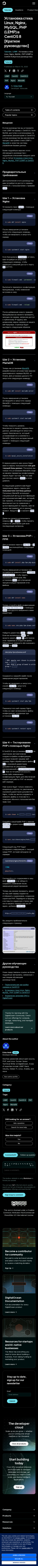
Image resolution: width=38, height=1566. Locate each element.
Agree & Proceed (19, 1555)
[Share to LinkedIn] (14, 71)
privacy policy (20, 1538)
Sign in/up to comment (14, 1195)
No (19, 1143)
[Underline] (9, 1164)
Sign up (19, 1487)
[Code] (9, 1165)
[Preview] (30, 1165)
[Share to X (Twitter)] (5, 71)
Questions (19, 10)
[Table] (7, 1165)
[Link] (14, 1164)
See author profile (11, 1077)
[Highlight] (18, 1164)
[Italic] (7, 1164)
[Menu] (33, 3)
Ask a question (19, 1123)
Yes (19, 1139)
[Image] (16, 1164)
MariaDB (6, 143)
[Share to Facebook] (9, 71)
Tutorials (7, 10)
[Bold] (5, 1164)
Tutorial (8, 62)
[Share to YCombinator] (18, 71)
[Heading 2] (23, 1164)
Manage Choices (19, 1562)
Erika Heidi (18, 86)
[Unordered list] (27, 1164)
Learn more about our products (14, 1028)
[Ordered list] (29, 1164)
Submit (12, 1401)
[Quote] (32, 1164)
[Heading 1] (21, 1164)
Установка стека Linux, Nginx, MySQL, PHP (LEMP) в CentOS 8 (18, 160)
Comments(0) (10, 1155)
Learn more (10, 1312)
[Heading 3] (25, 1164)
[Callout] (5, 1165)
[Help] (33, 1165)
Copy (30, 216)
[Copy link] (22, 71)
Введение (8, 122)
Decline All (19, 1559)
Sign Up (8, 1268)
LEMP (15, 52)
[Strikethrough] (12, 1164)
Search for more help (19, 1127)
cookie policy (26, 1548)
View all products (19, 1444)
